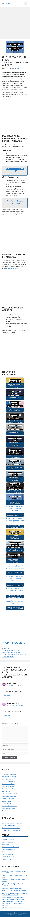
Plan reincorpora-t (7, 789)
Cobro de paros (6, 803)
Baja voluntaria (6, 801)
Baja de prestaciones (8, 784)
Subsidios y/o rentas (8, 854)
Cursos (4, 830)
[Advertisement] (15, 24)
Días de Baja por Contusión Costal (12, 888)
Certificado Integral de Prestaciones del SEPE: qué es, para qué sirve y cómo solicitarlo (13, 903)
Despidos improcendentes (9, 793)
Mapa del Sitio (18, 914)
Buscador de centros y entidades (12, 823)
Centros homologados (8, 825)
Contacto (17, 913)
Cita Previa (7, 648)
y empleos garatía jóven (13, 830)
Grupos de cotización (8, 798)
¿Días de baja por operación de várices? (14, 890)
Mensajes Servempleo (8, 808)
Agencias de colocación (9, 776)
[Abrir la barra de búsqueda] (22, 3)
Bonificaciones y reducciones (10, 852)
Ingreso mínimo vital (8, 859)
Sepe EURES (6, 844)
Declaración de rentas (8, 849)
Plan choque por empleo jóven (11, 828)
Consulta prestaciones (8, 781)
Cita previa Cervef (7, 779)
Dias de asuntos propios (9, 796)
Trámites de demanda (8, 786)
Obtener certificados (8, 842)
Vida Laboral (6, 791)
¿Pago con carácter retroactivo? (11, 908)
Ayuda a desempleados (9, 774)
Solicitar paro (6, 811)
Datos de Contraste (8, 839)
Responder (7, 695)
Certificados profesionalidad (10, 847)
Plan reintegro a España (9, 856)
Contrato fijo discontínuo (9, 806)
